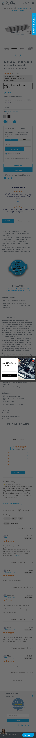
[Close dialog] (34, 359)
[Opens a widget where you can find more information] (28, 735)
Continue (9, 375)
